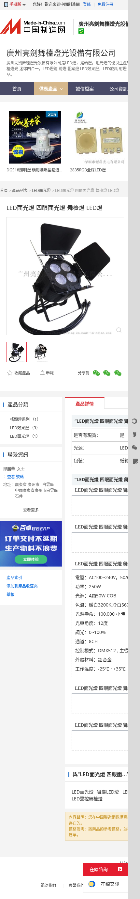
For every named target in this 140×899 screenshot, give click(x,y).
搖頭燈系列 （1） (25, 419)
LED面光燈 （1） (25, 436)
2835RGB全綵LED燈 (88, 170)
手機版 (15, 4)
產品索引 (14, 577)
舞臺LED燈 (108, 792)
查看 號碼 (15, 477)
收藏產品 (21, 373)
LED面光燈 (41, 190)
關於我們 (48, 885)
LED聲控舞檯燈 (87, 799)
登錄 (87, 4)
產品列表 (20, 190)
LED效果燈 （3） (25, 428)
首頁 (4, 190)
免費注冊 (105, 4)
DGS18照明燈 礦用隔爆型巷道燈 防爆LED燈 (45, 170)
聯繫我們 (76, 885)
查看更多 (31, 510)
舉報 (50, 373)
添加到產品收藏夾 (22, 586)
